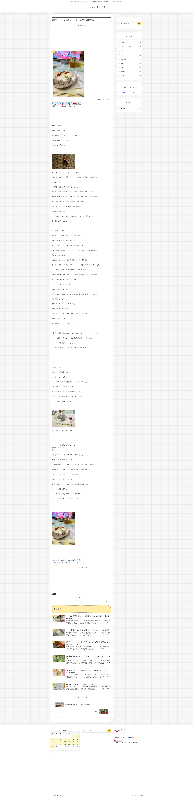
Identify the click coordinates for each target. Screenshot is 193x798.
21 (69, 744)
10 (52, 741)
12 (61, 741)
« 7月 (52, 753)
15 (73, 741)
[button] (139, 23)
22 (73, 744)
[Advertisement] (81, 37)
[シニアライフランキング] (77, 103)
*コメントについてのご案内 (126, 92)
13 (65, 741)
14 (69, 741)
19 (61, 744)
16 (77, 741)
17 (52, 744)
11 (56, 741)
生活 (54, 593)
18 (56, 744)
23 (77, 744)
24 (52, 746)
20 (65, 744)
